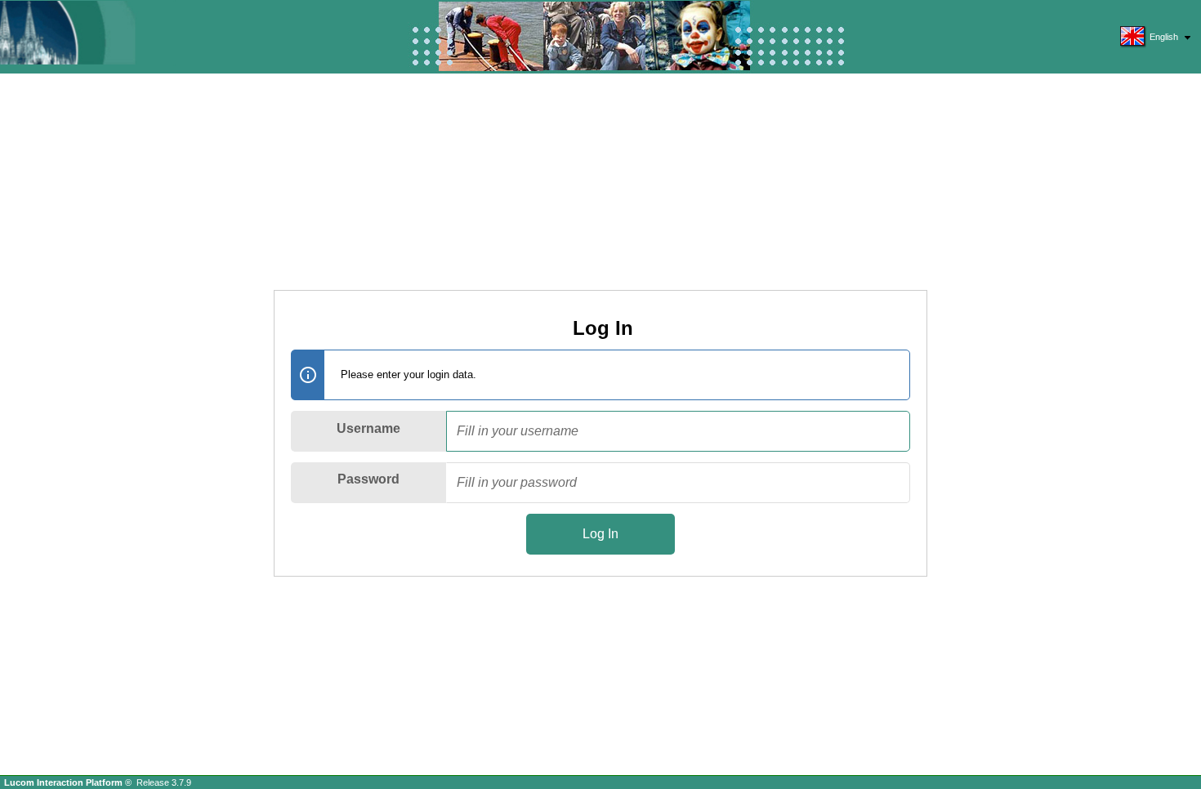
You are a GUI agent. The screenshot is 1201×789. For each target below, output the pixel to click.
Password (368, 479)
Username (368, 428)
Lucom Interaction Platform (64, 782)
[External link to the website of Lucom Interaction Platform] (86, 32)
